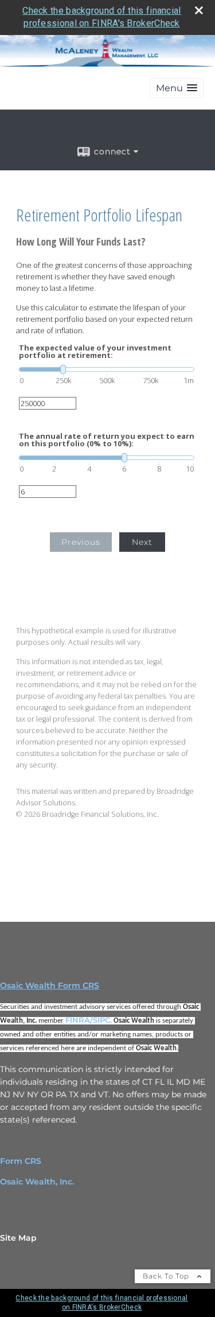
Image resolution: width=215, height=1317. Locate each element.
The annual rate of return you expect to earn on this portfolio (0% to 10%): (106, 439)
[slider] (106, 369)
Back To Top (167, 1276)
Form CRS (20, 1161)
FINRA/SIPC (87, 1019)
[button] (177, 88)
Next (142, 542)
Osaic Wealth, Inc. (37, 1181)
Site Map (18, 1238)
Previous (80, 542)
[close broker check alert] (199, 10)
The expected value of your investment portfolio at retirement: (95, 351)
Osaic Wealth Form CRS (49, 985)
